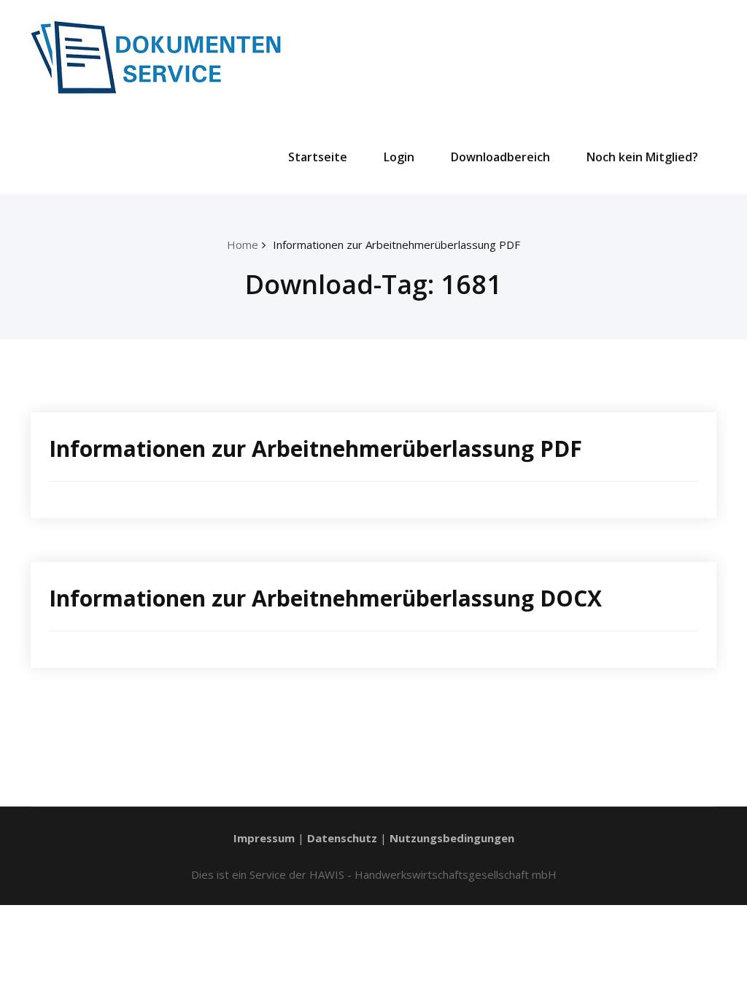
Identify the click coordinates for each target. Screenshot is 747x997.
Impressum (264, 838)
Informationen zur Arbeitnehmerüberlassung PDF (396, 244)
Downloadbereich (500, 157)
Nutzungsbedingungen (452, 838)
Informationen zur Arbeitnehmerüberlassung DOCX (325, 598)
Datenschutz (342, 838)
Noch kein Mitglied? (642, 157)
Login (399, 157)
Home (242, 244)
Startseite (317, 157)
